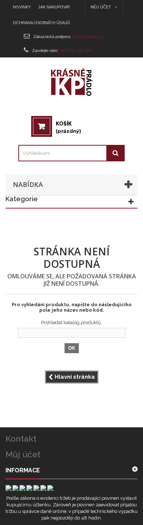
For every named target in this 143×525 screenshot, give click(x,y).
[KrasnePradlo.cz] (71, 82)
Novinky (22, 7)
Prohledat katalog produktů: (71, 322)
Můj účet (23, 454)
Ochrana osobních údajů (41, 22)
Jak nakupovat (54, 7)
